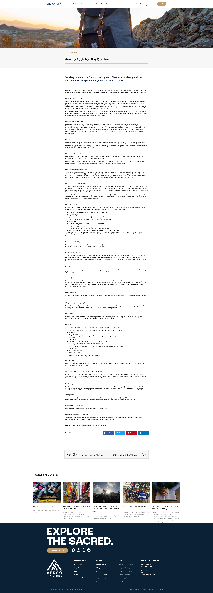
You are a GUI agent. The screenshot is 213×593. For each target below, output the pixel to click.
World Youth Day (80, 578)
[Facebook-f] (73, 550)
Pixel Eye (80, 590)
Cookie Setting (161, 589)
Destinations (77, 4)
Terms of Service (148, 589)
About (66, 4)
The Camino (78, 568)
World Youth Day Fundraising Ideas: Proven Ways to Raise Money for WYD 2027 (106, 509)
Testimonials (101, 578)
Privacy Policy (123, 581)
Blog (96, 4)
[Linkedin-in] (89, 550)
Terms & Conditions (126, 564)
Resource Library (125, 578)
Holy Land (78, 564)
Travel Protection (125, 571)
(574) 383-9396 (146, 567)
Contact (104, 4)
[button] (108, 433)
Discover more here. (98, 425)
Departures (89, 4)
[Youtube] (83, 550)
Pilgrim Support (124, 574)
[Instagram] (78, 550)
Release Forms (124, 568)
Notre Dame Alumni (103, 581)
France (76, 574)
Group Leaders (102, 574)
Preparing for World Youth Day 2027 (46, 506)
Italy (75, 571)
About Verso (101, 564)
